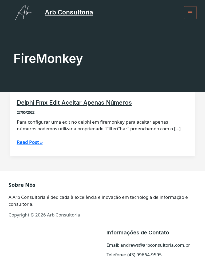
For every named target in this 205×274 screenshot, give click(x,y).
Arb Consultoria (69, 12)
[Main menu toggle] (190, 12)
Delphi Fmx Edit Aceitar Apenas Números (74, 102)
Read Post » (30, 142)
